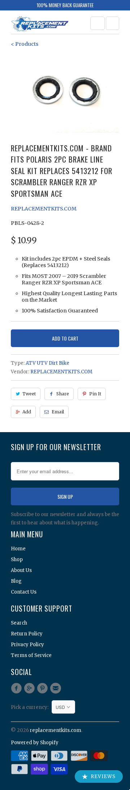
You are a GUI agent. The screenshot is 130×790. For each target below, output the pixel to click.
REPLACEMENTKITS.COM (44, 208)
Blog (16, 581)
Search (19, 623)
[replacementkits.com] (40, 25)
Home (18, 549)
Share (62, 393)
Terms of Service (31, 655)
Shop (17, 559)
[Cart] (112, 23)
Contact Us (23, 592)
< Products (24, 44)
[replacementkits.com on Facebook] (17, 688)
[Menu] (97, 23)
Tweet (29, 393)
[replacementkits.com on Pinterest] (43, 688)
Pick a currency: (31, 707)
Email (58, 411)
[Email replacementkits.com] (56, 688)
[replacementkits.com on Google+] (30, 688)
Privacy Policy (27, 645)
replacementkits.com (55, 730)
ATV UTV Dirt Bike (47, 363)
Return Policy (27, 634)
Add (26, 411)
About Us (21, 570)
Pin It (95, 393)
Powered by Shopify (34, 743)
